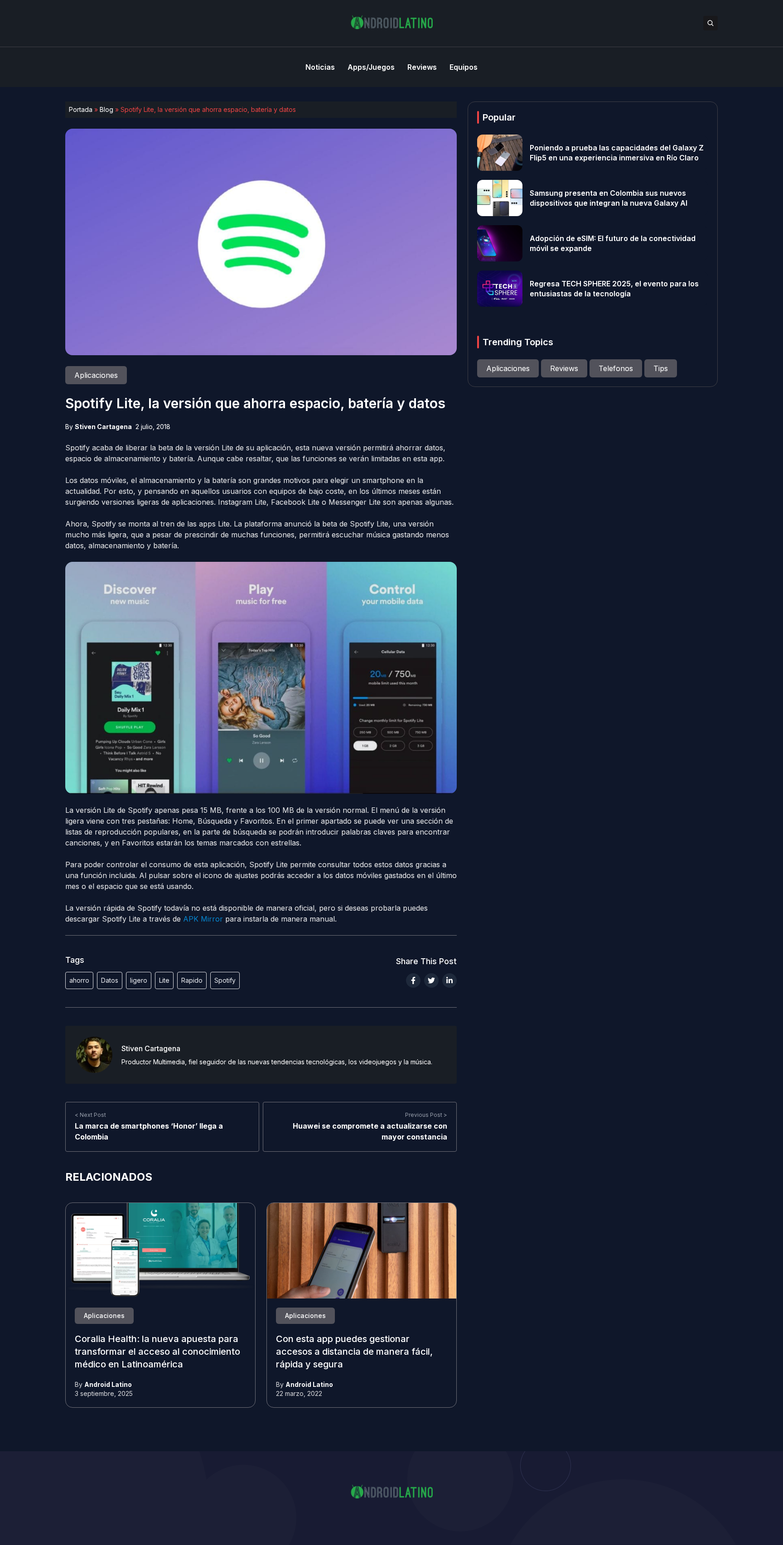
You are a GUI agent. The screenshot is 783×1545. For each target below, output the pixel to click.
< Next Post (90, 1114)
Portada (80, 109)
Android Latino (108, 1384)
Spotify (225, 980)
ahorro (79, 980)
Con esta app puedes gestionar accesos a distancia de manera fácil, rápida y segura (354, 1352)
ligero (138, 980)
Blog (106, 109)
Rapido (192, 980)
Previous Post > (426, 1114)
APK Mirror (203, 918)
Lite (164, 980)
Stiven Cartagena (103, 426)
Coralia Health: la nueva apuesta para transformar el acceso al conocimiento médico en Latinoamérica (157, 1352)
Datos (109, 980)
